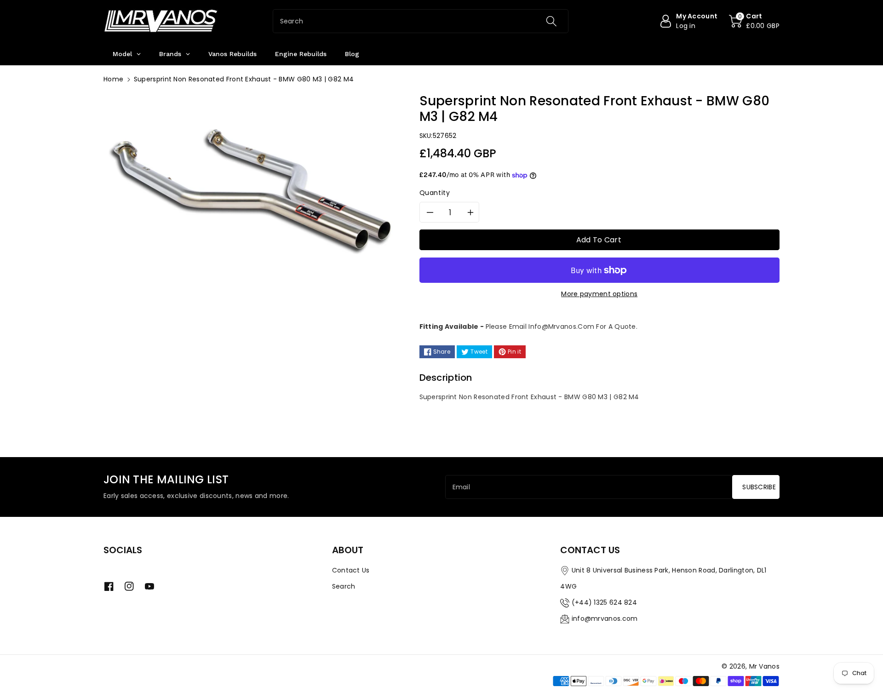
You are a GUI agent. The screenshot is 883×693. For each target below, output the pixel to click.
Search (343, 586)
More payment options (599, 293)
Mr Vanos (764, 666)
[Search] (551, 21)
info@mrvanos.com (605, 618)
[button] (754, 21)
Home (113, 79)
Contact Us (351, 570)
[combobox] (420, 21)
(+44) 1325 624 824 (604, 602)
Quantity (434, 192)
